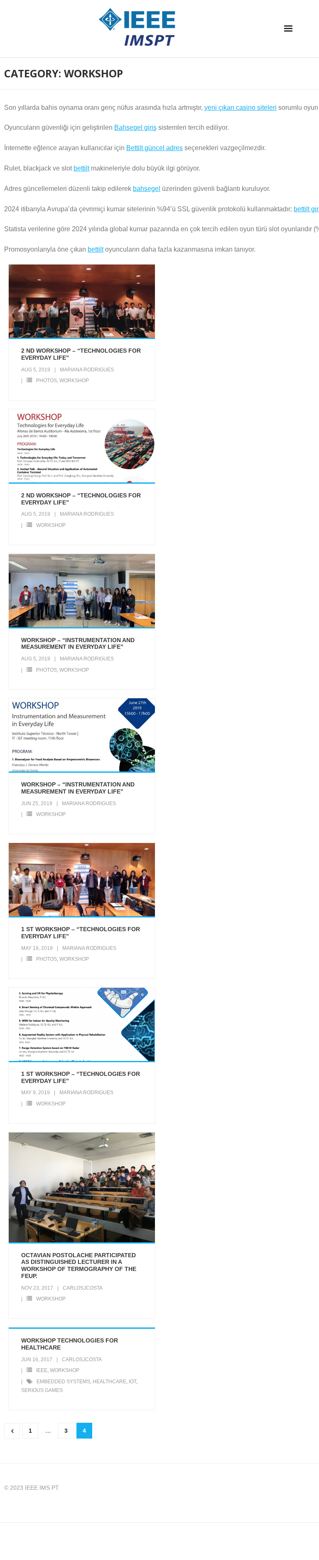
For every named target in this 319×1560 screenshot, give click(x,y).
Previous (12, 1431)
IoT (132, 1381)
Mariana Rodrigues (87, 370)
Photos (46, 380)
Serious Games (42, 1390)
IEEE (41, 1370)
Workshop (74, 380)
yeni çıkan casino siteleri (240, 107)
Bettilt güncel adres (154, 147)
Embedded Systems (63, 1381)
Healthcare (109, 1381)
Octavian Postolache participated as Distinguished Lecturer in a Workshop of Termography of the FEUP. (78, 1265)
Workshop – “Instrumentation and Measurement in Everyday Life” (78, 643)
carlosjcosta (83, 1288)
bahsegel (146, 188)
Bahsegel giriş (135, 127)
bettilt (81, 168)
